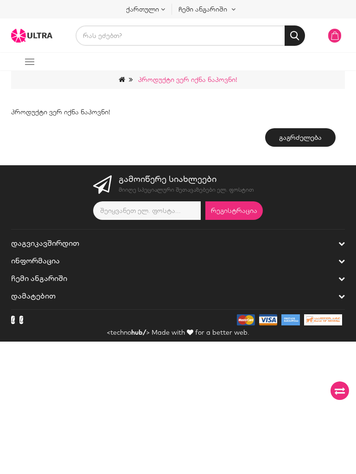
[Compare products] (340, 390)
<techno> (128, 332)
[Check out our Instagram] (21, 319)
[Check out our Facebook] (13, 319)
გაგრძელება (300, 137)
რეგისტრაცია (234, 210)
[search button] (295, 35)
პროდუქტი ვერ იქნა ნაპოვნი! (187, 79)
